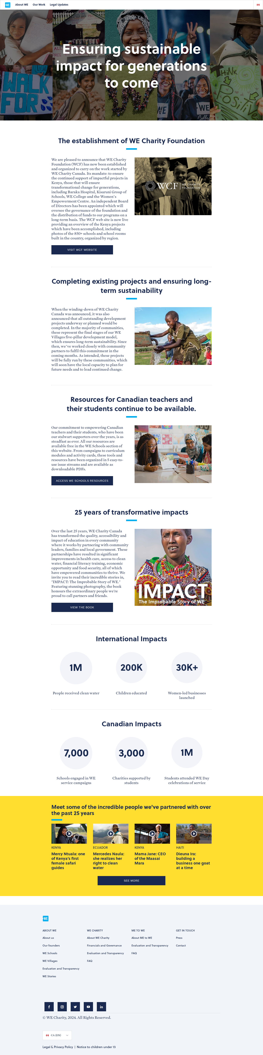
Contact (181, 945)
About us (48, 938)
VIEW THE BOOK (82, 607)
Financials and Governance (104, 945)
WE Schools (50, 953)
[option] (258, 4)
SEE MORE (131, 880)
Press (179, 938)
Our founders (51, 945)
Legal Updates (59, 5)
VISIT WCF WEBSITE (82, 249)
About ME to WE (142, 938)
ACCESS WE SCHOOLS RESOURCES (82, 480)
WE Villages (50, 961)
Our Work (39, 5)
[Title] (49, 1006)
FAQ (89, 961)
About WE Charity (98, 938)
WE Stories (49, 976)
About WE (21, 5)
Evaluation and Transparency (61, 968)
